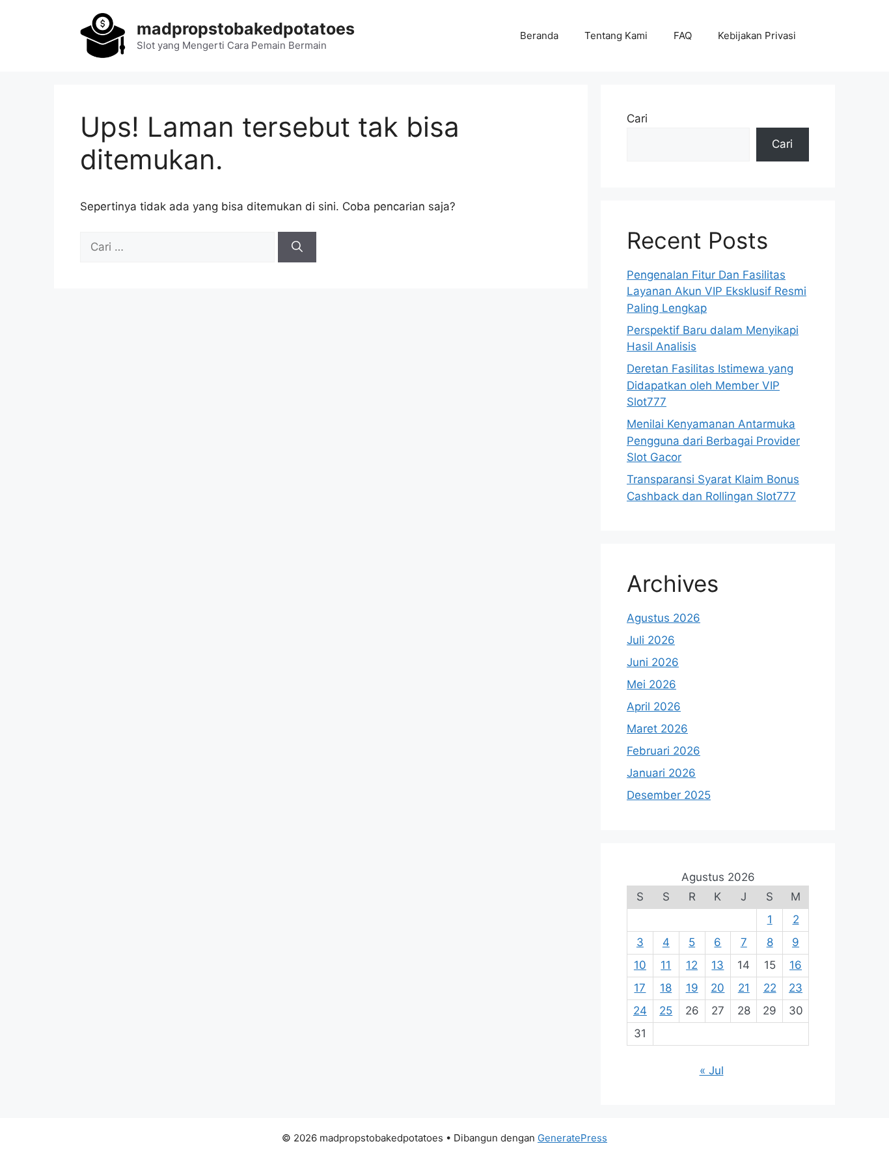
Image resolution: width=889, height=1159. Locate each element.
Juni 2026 (653, 662)
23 (795, 987)
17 (640, 987)
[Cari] (297, 247)
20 (717, 987)
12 (692, 964)
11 (666, 964)
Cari (637, 118)
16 (795, 964)
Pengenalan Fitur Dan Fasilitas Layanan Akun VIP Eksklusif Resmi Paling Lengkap (716, 291)
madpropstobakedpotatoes (246, 28)
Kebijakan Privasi (757, 35)
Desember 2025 (669, 795)
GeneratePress (572, 1138)
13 (717, 964)
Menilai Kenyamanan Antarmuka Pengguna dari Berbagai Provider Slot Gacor (713, 440)
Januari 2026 (661, 772)
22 (769, 987)
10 (640, 964)
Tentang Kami (616, 35)
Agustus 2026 (663, 617)
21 (744, 987)
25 (665, 1010)
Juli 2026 (651, 640)
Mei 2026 (651, 684)
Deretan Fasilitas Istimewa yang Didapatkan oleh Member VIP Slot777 (710, 385)
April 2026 (654, 706)
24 (640, 1010)
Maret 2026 (657, 728)
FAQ (683, 35)
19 (692, 987)
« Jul (712, 1070)
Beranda (539, 35)
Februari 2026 (663, 750)
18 (666, 987)
